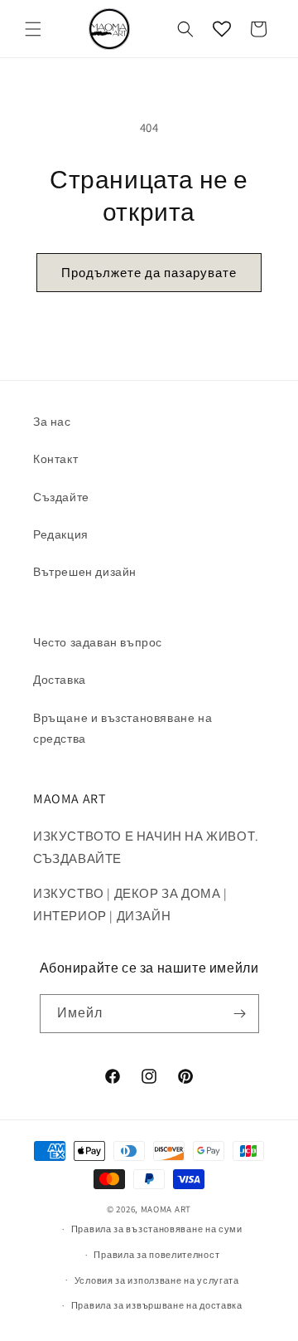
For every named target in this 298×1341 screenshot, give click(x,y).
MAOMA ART (166, 1209)
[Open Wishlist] (222, 29)
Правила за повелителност (156, 1255)
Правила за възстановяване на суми (157, 1229)
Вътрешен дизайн (85, 571)
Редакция (61, 534)
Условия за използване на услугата (156, 1280)
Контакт (55, 458)
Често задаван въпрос (97, 642)
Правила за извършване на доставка (157, 1305)
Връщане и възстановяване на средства (122, 728)
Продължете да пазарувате (149, 272)
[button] (33, 29)
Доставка (59, 679)
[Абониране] (240, 1013)
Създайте (61, 497)
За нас (52, 421)
